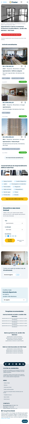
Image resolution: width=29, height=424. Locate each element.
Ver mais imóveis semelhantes (14, 157)
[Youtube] (19, 364)
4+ (13, 236)
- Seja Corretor (6, 397)
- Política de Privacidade (8, 389)
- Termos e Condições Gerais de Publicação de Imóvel (13, 392)
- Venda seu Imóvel (7, 387)
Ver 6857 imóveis (10, 240)
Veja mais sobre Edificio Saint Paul (14, 199)
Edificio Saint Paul (8, 24)
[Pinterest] (16, 364)
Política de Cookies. (5, 418)
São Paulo (3, 23)
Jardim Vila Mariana (10, 23)
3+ (10, 236)
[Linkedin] (23, 364)
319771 (14, 24)
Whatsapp (23, 81)
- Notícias (5, 385)
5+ (15, 236)
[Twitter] (9, 364)
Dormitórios (8, 234)
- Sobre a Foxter (6, 383)
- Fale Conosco (6, 399)
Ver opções (7, 300)
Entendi (25, 421)
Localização (8, 227)
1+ (5, 236)
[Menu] (27, 2)
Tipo (6, 220)
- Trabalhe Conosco (7, 394)
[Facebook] (5, 364)
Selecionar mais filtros (20, 241)
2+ (8, 236)
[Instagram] (12, 364)
